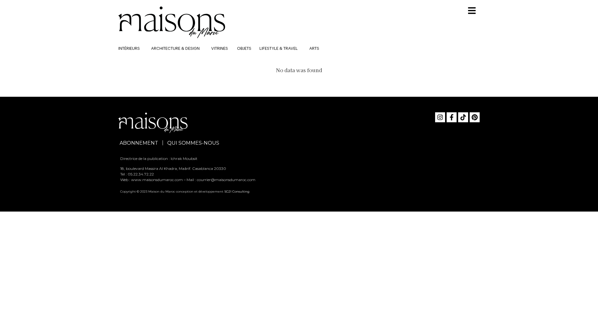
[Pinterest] (475, 117)
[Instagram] (440, 117)
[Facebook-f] (452, 117)
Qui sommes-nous (193, 143)
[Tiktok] (463, 117)
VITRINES (219, 48)
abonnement (139, 143)
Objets (244, 48)
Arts (314, 48)
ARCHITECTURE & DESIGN (175, 48)
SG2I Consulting (236, 191)
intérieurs (129, 48)
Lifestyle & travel (278, 48)
